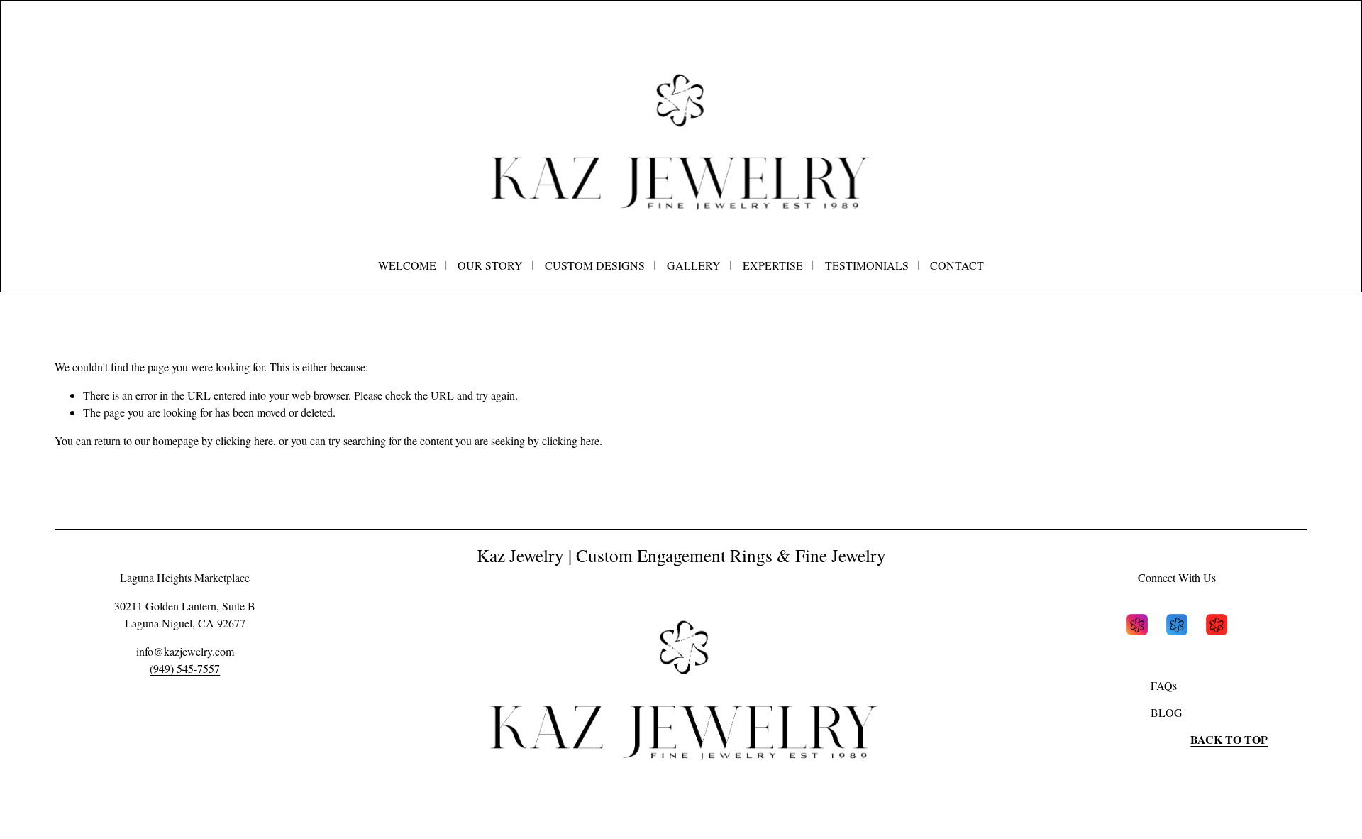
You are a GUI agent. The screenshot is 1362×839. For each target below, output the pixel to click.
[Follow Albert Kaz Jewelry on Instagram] (1137, 626)
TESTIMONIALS (867, 265)
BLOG (1167, 712)
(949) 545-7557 (185, 668)
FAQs (1164, 685)
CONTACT (957, 265)
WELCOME (407, 265)
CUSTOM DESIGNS (595, 265)
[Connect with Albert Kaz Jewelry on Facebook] (1177, 626)
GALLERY (694, 265)
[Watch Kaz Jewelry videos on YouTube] (1216, 626)
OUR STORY (490, 265)
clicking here (244, 440)
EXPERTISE (773, 265)
